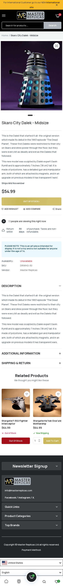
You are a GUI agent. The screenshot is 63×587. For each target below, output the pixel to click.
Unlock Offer (41, 301)
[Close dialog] (59, 276)
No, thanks (41, 309)
